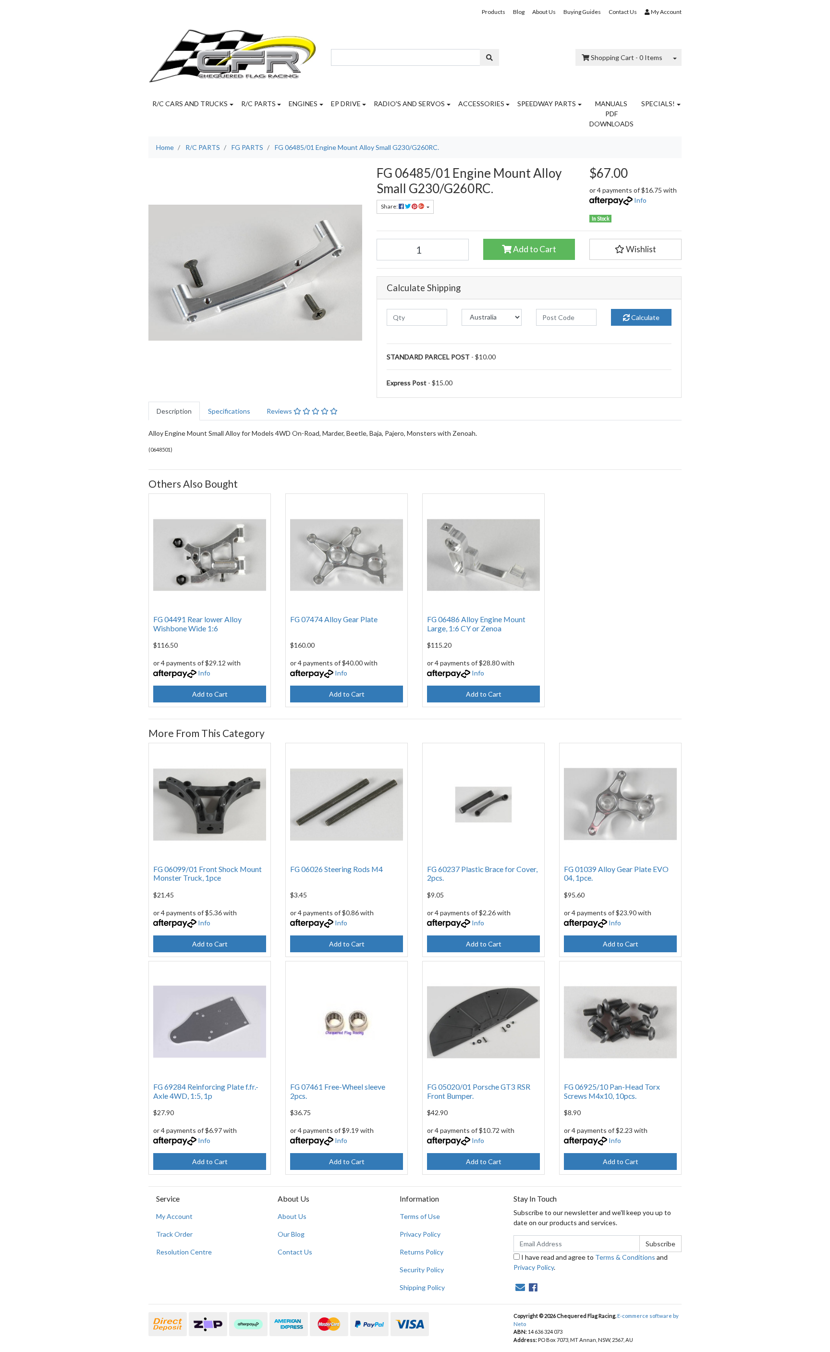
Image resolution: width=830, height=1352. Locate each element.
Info (640, 200)
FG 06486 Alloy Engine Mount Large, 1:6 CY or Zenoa (476, 624)
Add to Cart (534, 249)
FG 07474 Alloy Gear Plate (334, 619)
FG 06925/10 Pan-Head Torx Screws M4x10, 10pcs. (612, 1091)
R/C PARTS (258, 103)
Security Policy (422, 1270)
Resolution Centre (184, 1252)
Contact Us (623, 11)
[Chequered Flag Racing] (232, 53)
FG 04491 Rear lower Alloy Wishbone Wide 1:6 (197, 624)
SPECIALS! (658, 103)
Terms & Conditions (625, 1257)
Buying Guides (582, 11)
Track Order (174, 1234)
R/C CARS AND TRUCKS (190, 103)
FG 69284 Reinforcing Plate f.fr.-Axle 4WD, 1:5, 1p (205, 1091)
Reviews (280, 411)
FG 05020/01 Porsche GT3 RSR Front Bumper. (478, 1091)
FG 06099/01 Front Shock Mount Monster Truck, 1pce (207, 873)
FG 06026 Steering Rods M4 (336, 868)
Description (174, 411)
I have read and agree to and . (590, 1262)
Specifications (229, 411)
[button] (635, 249)
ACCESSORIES (481, 103)
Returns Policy (421, 1252)
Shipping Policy (422, 1287)
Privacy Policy (420, 1234)
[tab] (174, 411)
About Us (544, 11)
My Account (174, 1216)
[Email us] (520, 1287)
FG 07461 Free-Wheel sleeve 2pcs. (337, 1091)
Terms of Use (420, 1216)
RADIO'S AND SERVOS (409, 103)
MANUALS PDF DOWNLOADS (611, 113)
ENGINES (303, 103)
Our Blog (291, 1234)
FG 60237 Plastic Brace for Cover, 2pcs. (482, 873)
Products (493, 11)
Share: (390, 206)
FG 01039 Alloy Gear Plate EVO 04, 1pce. (616, 873)
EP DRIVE (346, 103)
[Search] (489, 57)
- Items (626, 57)
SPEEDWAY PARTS (546, 103)
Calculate (644, 317)
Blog (519, 11)
